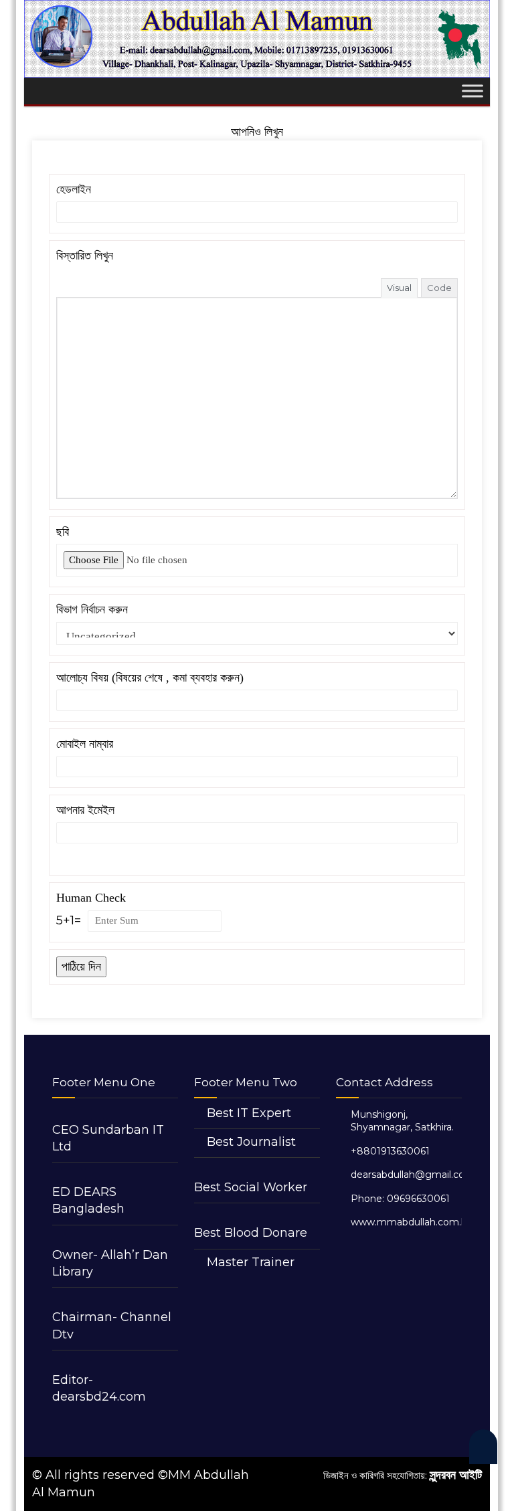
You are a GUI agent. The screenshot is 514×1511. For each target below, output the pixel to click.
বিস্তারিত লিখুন (84, 255)
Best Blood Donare (250, 1232)
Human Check (91, 897)
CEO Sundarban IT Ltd (108, 1138)
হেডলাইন (73, 189)
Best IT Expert (249, 1113)
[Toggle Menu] (472, 91)
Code (439, 287)
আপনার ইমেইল (85, 810)
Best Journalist (251, 1141)
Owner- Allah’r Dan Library (110, 1263)
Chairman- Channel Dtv (111, 1325)
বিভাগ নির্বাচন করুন (92, 609)
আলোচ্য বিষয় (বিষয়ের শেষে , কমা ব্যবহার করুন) (150, 677)
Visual (399, 287)
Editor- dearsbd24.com (99, 1388)
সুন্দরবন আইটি (456, 1475)
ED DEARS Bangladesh (88, 1200)
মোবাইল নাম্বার (84, 743)
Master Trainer (250, 1262)
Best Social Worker (250, 1187)
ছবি (62, 531)
